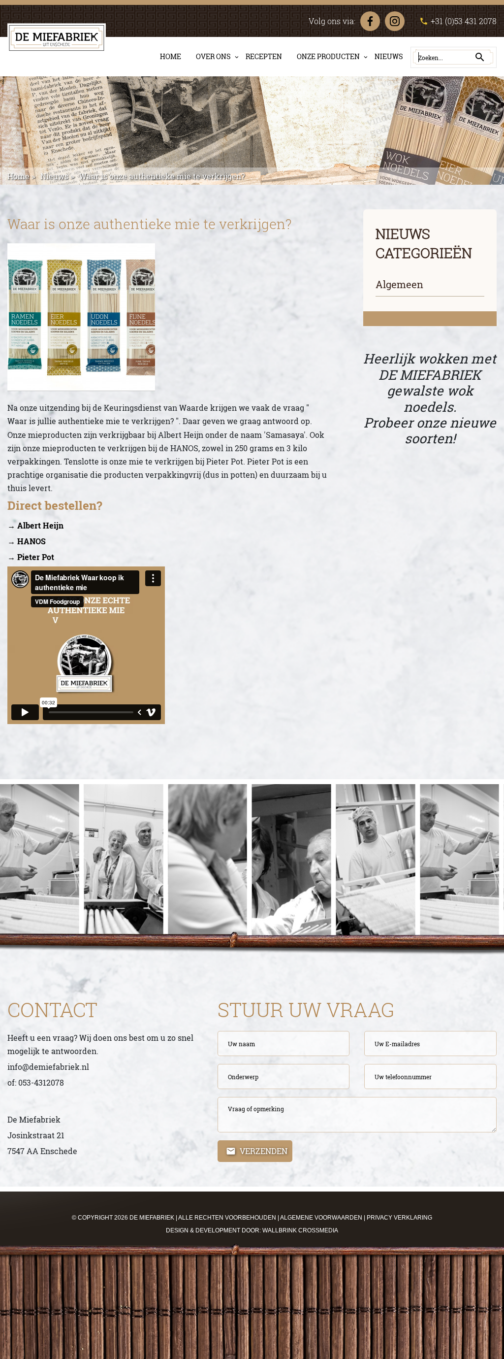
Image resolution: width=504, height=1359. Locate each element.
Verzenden (263, 1151)
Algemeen (399, 284)
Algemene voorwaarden (321, 1217)
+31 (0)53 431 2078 (458, 21)
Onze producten (328, 56)
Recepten (264, 56)
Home (170, 56)
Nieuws (389, 56)
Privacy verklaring (399, 1217)
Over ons (213, 56)
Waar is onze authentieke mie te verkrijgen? (162, 176)
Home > (21, 176)
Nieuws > (57, 176)
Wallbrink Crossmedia (300, 1230)
